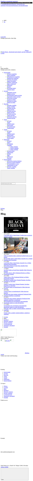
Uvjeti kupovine (9, 5)
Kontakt (26, 5)
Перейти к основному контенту (9, 1)
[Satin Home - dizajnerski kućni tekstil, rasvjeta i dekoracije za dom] (9, 335)
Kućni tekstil (7, 72)
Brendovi (9, 4)
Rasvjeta (6, 104)
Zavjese (6, 91)
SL (4, 22)
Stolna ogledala (14, 149)
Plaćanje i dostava (16, 4)
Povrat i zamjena (8, 322)
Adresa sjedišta (4, 467)
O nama (3, 4)
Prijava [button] (5, 386)
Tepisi (5, 119)
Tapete (5, 129)
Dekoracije (6, 139)
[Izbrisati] (13, 190)
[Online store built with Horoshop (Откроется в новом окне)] (13, 368)
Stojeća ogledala (14, 148)
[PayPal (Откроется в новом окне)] (7, 340)
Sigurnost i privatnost (18, 5)
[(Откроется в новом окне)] (2, 340)
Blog (6, 4)
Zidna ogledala (14, 146)
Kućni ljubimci (7, 159)
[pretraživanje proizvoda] (13, 176)
